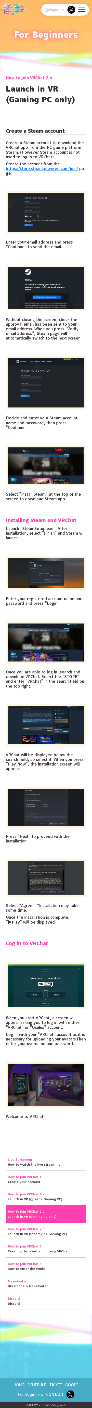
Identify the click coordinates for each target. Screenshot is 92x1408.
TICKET (55, 1385)
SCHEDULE (36, 1385)
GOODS (72, 1385)
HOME (19, 1385)
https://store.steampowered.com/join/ (42, 168)
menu (81, 9)
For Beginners (30, 1394)
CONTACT (55, 1394)
